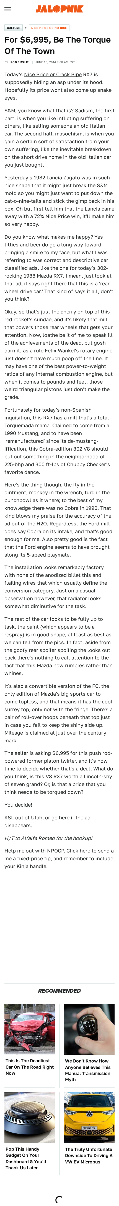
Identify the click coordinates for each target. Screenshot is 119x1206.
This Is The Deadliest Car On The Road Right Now (30, 1067)
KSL (9, 818)
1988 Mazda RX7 (43, 276)
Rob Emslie (20, 62)
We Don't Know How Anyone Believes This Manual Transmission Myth (88, 1070)
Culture (13, 27)
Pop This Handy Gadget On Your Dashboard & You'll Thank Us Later (26, 1158)
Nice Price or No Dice (49, 27)
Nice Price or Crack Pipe (53, 74)
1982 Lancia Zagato (57, 178)
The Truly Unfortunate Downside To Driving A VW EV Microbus (89, 1156)
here (64, 818)
